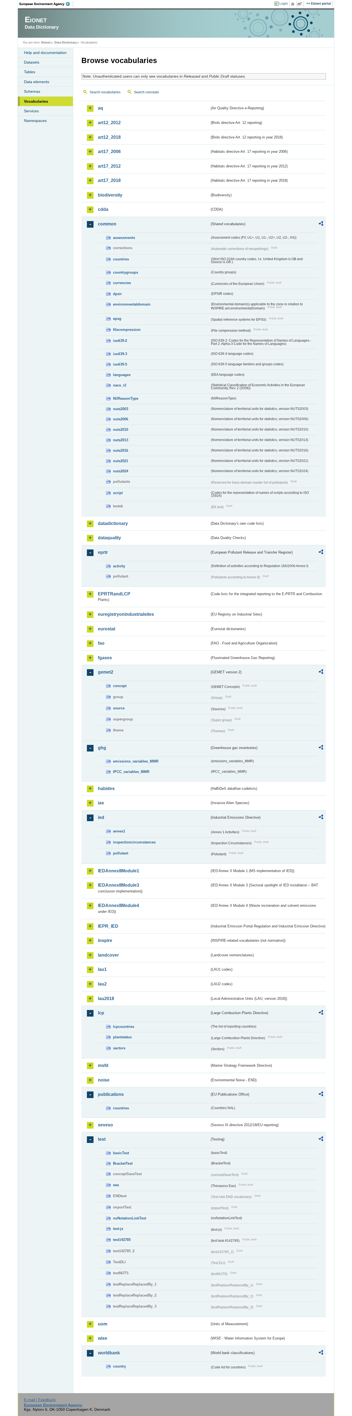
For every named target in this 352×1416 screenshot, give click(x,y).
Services (31, 111)
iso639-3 (120, 354)
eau (116, 1185)
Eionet (46, 42)
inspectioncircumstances (134, 842)
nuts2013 (120, 440)
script (118, 493)
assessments (124, 238)
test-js (118, 1229)
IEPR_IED (108, 926)
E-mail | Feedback (40, 1400)
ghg (102, 747)
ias (101, 802)
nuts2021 (120, 461)
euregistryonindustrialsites (126, 614)
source (119, 708)
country (119, 1366)
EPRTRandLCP (114, 594)
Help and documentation (45, 52)
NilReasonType (125, 398)
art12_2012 (109, 122)
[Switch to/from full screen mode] (301, 4)
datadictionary (113, 523)
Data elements (36, 82)
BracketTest (123, 1163)
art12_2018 (109, 137)
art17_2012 (109, 166)
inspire (105, 940)
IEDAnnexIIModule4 (118, 905)
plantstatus (122, 1037)
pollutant (120, 853)
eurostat (106, 629)
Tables (29, 72)
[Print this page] (293, 4)
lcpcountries (123, 1027)
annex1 (119, 831)
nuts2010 (120, 429)
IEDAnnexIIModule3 (118, 885)
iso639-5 (120, 364)
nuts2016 (120, 450)
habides (106, 788)
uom (102, 1324)
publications (111, 1094)
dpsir (117, 294)
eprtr (103, 552)
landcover (108, 955)
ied (101, 817)
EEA (46, 4)
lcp (101, 1013)
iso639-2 (120, 341)
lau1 (102, 969)
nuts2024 (120, 471)
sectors (119, 1048)
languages (122, 375)
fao (101, 643)
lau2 (102, 984)
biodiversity (110, 195)
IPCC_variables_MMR (131, 772)
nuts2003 (120, 409)
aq (100, 108)
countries (121, 259)
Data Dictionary (65, 42)
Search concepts (146, 92)
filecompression (127, 330)
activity (119, 566)
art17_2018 (109, 180)
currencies (122, 283)
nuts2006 (120, 419)
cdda (103, 209)
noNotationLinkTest (129, 1218)
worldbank (109, 1352)
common (107, 224)
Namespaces (35, 120)
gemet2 (105, 672)
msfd (103, 1065)
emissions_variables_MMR (135, 761)
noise (103, 1080)
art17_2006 (109, 151)
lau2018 (106, 998)
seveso (105, 1125)
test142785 (122, 1240)
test (102, 1139)
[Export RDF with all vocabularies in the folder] (321, 224)
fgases (105, 657)
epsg (117, 319)
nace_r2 (119, 385)
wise (102, 1338)
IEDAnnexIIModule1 (118, 870)
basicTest (121, 1153)
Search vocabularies (105, 92)
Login (283, 3)
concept (120, 686)
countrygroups (125, 272)
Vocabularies (36, 101)
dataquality (109, 537)
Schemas (32, 91)
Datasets (31, 62)
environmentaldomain (131, 304)
